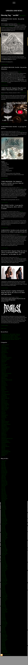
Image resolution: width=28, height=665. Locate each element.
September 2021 (4, 523)
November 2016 (4, 596)
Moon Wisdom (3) (4, 403)
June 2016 (3, 601)
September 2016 (4, 598)
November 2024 (4, 482)
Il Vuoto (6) (3, 382)
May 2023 (3, 503)
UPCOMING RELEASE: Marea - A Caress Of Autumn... (11, 338)
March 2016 (3, 605)
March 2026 (3, 467)
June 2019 (3, 557)
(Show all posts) (22, 15)
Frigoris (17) (3, 372)
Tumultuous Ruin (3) (5, 446)
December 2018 (4, 565)
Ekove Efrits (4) (4, 364)
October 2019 (3, 552)
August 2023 (3, 499)
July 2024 (3, 486)
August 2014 (3, 626)
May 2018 (3, 572)
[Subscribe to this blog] (2, 655)
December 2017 (4, 579)
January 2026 (3, 469)
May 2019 (3, 558)
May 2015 (3, 615)
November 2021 (4, 520)
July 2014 (3, 627)
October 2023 (3, 497)
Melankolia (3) (4, 402)
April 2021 (3, 528)
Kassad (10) (3, 387)
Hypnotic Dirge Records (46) (6, 379)
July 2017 (3, 585)
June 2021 (3, 525)
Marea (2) (3, 399)
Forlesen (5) (3, 370)
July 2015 (3, 613)
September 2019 (4, 553)
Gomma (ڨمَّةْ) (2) (4, 376)
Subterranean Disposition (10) (6, 438)
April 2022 (3, 514)
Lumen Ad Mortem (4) (5, 394)
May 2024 (3, 489)
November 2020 (4, 535)
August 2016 (3, 600)
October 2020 (3, 536)
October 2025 (3, 473)
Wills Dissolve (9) (4, 452)
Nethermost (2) (4, 409)
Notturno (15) (3, 417)
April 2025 (3, 476)
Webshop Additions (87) (5, 451)
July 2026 (3, 462)
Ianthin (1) (3, 381)
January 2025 (3, 480)
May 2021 (3, 527)
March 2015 (3, 618)
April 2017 (3, 589)
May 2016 (3, 602)
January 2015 (3, 621)
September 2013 (4, 639)
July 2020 (3, 540)
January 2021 (3, 532)
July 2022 (3, 510)
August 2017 (3, 584)
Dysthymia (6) (4, 360)
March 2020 (3, 545)
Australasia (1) (4, 351)
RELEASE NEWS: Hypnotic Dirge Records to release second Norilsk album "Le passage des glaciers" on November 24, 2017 (14, 252)
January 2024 (3, 494)
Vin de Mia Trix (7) (4, 450)
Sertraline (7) (3, 432)
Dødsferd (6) (3, 361)
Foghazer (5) (3, 369)
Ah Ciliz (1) (3, 346)
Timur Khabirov (4, 82)
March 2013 (3, 647)
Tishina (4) (3, 443)
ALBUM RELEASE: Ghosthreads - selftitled (9, 336)
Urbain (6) (3, 447)
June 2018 (3, 571)
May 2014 (3, 628)
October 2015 (3, 610)
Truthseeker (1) (4, 445)
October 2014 (3, 624)
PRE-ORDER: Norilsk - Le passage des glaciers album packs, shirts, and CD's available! (12, 207)
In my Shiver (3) (4, 385)
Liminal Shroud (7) (4, 391)
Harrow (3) (3, 377)
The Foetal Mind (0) (5, 441)
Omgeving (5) (4, 425)
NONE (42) (3, 413)
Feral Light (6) (4, 368)
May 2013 (3, 644)
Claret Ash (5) (3, 355)
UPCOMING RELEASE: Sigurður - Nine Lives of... (10, 335)
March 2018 (3, 575)
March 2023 (3, 506)
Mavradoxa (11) (4, 400)
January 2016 (3, 608)
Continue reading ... (4, 64)
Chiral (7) (3, 353)
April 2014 (3, 630)
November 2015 (4, 609)
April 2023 (3, 505)
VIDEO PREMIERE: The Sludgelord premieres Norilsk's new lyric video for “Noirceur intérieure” (12, 183)
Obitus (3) (3, 420)
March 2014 (3, 631)
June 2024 (3, 488)
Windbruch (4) (4, 454)
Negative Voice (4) (4, 408)
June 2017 (3, 587)
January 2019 (3, 563)
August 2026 (3, 460)
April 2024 (3, 490)
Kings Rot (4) (3, 389)
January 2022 (3, 518)
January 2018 (3, 578)
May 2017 (3, 588)
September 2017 (4, 583)
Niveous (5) (3, 412)
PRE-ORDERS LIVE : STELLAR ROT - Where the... (11, 334)
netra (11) (3, 411)
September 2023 (4, 498)
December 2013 (4, 635)
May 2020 (3, 542)
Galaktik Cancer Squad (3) (6, 373)
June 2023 (3, 502)
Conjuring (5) (3, 356)
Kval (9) (2, 390)
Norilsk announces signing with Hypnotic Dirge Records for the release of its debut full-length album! (13, 292)
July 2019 (3, 555)
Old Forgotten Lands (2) (5, 424)
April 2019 (3, 559)
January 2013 (3, 649)
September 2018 (4, 568)
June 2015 (3, 614)
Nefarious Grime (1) (5, 407)
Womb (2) (3, 455)
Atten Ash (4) (3, 349)
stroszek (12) (3, 437)
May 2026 (3, 464)
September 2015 (4, 611)
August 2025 (3, 475)
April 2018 (3, 574)
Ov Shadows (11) (4, 430)
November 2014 (4, 623)
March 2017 (3, 591)
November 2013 (4, 636)
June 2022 (3, 511)
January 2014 (3, 634)
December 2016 (4, 595)
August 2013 (3, 640)
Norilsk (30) (3, 416)
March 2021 (3, 529)
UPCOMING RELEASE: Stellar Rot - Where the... (10, 339)
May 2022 (3, 512)
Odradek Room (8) (4, 422)
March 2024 (3, 492)
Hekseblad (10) (4, 378)
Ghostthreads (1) (4, 374)
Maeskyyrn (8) (4, 396)
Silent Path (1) (4, 434)
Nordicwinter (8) (4, 415)
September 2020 (4, 537)
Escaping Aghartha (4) (5, 366)
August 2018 (3, 570)
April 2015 (3, 617)
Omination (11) (4, 426)
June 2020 (3, 541)
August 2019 (3, 554)
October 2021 (3, 522)
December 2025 (4, 471)
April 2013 (3, 645)
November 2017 (4, 580)
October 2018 (3, 567)
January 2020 (3, 548)
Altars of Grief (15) (4, 347)
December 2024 (4, 481)
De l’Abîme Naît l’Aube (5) (6, 357)
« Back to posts (4, 328)
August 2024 (3, 485)
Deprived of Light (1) (5, 359)
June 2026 (3, 463)
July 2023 (3, 501)
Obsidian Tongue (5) (5, 421)
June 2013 (3, 643)
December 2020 (4, 533)
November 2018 (4, 566)
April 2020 (3, 544)
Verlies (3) (3, 448)
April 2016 (3, 604)
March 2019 (3, 561)
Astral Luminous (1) (5, 348)
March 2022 (3, 515)
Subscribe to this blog (6, 654)
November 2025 (4, 472)
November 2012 (4, 652)
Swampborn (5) (4, 439)
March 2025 (3, 477)
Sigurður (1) (3, 433)
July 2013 (3, 641)
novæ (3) (3, 419)
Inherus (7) (3, 386)
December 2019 (4, 549)
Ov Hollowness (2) (4, 429)
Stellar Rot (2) (4, 435)
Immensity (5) (4, 383)
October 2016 (3, 597)
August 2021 (3, 524)
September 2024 (4, 484)
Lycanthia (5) (3, 395)
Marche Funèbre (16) (5, 398)
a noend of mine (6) (5, 344)
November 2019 (4, 550)
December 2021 (4, 519)
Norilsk (19, 23)
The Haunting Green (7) (5, 442)
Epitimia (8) (3, 365)
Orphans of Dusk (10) (5, 428)
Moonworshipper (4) (5, 404)
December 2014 (4, 622)
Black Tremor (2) (4, 352)
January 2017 (3, 593)
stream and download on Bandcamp (7, 26)
